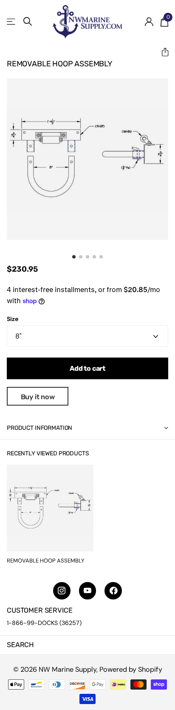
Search (20, 645)
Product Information (39, 428)
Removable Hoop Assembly (46, 560)
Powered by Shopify (130, 669)
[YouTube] (87, 590)
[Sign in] (148, 21)
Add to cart (87, 368)
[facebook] (113, 590)
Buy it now (38, 397)
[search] (27, 21)
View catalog (12, 21)
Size (12, 319)
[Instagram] (62, 590)
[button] (161, 52)
